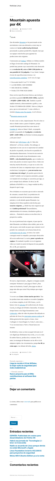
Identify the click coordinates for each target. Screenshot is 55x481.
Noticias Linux (15, 6)
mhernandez (15, 29)
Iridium (23, 61)
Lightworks (13, 313)
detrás (34, 346)
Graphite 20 (13, 129)
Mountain (23, 42)
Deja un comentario (17, 31)
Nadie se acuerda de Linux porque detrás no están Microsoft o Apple (27, 447)
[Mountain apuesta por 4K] (18, 116)
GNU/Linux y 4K (24, 142)
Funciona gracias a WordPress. (26, 475)
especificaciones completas (18, 78)
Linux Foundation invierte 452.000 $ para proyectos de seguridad (25, 452)
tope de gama (18, 233)
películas (22, 305)
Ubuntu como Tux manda (23, 112)
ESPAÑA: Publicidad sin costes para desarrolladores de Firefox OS (25, 437)
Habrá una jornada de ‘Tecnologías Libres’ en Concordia (26, 442)
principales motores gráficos (33, 316)
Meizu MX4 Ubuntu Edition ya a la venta (27, 456)
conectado (27, 402)
